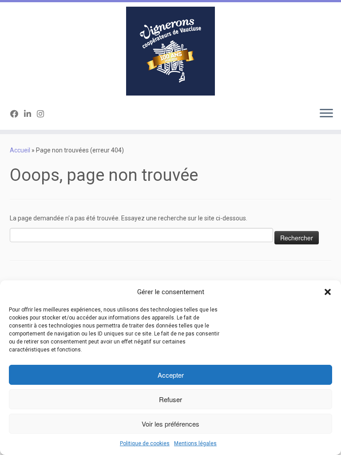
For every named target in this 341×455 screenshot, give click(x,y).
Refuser (170, 399)
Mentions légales (195, 443)
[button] (327, 291)
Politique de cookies (145, 443)
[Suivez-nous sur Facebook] (17, 114)
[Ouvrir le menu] (326, 113)
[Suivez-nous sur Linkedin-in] (30, 114)
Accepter (171, 374)
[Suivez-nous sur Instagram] (43, 114)
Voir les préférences (170, 423)
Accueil (20, 150)
